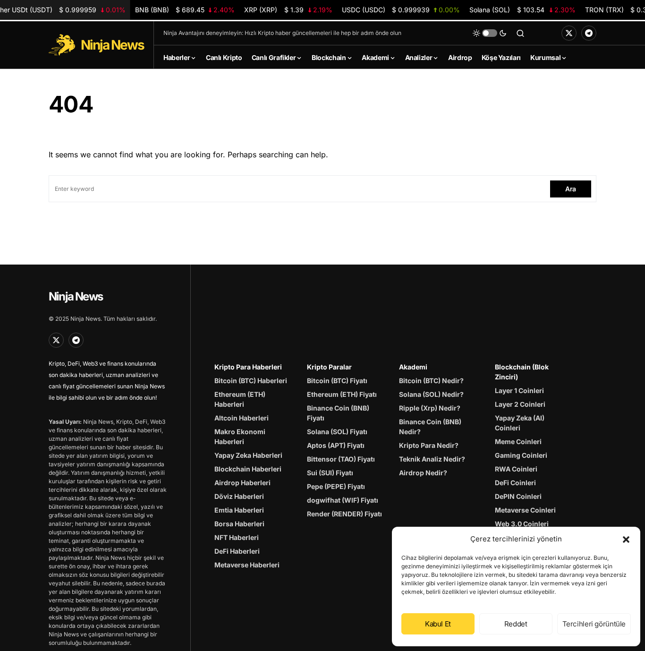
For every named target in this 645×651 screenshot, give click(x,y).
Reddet (515, 623)
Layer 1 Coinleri (519, 390)
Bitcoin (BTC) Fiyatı (337, 381)
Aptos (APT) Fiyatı (336, 445)
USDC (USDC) (400, 10)
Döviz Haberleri (239, 496)
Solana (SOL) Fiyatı (337, 432)
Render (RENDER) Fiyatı (344, 514)
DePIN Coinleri (518, 496)
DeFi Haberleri (237, 551)
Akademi (413, 367)
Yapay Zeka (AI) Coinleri (519, 423)
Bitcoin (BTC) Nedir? (431, 381)
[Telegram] (588, 33)
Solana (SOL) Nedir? (431, 394)
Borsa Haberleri (239, 524)
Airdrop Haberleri (242, 483)
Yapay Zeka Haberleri (248, 455)
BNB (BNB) (185, 10)
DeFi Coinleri (515, 483)
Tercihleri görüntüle (594, 623)
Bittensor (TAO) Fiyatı (341, 459)
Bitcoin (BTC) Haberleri (250, 381)
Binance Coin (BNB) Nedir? (430, 427)
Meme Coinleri (518, 441)
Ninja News (75, 296)
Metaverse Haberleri (247, 565)
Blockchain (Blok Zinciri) (522, 372)
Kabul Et (438, 623)
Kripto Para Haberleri (248, 367)
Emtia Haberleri (239, 510)
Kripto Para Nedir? (428, 445)
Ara (570, 189)
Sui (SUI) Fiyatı (330, 473)
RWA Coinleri (516, 469)
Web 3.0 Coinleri (522, 524)
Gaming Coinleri (521, 455)
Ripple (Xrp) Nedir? (429, 408)
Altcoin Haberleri (241, 418)
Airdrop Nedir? (423, 473)
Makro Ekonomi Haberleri (239, 436)
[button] (626, 539)
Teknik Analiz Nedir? (432, 459)
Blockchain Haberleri (247, 469)
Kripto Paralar (329, 367)
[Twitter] (569, 33)
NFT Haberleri (236, 537)
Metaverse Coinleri (525, 510)
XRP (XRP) (288, 10)
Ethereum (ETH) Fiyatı (342, 394)
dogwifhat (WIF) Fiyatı (342, 500)
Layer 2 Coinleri (520, 404)
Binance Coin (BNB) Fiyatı (338, 413)
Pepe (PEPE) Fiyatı (336, 486)
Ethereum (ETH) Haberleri (239, 399)
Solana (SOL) (522, 10)
